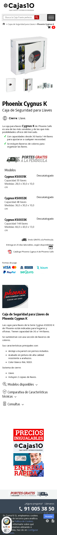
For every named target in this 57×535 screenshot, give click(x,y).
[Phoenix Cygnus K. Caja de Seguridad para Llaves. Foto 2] (11, 92)
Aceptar (49, 516)
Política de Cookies (23, 521)
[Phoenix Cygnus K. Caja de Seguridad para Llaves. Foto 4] (45, 92)
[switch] (6, 530)
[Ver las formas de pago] (25, 273)
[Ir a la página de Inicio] (19, 10)
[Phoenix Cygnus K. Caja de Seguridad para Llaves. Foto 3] (28, 92)
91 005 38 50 (39, 508)
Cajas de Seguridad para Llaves (21, 24)
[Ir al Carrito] (49, 28)
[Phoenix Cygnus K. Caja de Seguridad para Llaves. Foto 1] (28, 76)
